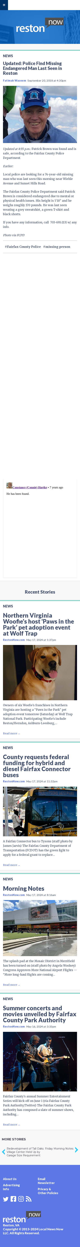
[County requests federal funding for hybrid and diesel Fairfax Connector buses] (40, 811)
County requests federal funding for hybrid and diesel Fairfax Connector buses (37, 765)
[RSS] (28, 1198)
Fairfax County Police (24, 247)
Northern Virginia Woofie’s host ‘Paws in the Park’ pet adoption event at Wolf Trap (38, 624)
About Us (10, 1179)
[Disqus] (40, 429)
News (8, 56)
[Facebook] (13, 1198)
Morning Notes (23, 888)
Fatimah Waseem (14, 80)
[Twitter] (6, 1199)
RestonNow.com (14, 639)
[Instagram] (21, 1198)
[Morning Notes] (40, 928)
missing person (57, 247)
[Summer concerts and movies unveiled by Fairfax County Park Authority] (40, 1061)
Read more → (11, 733)
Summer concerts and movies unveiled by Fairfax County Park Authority (39, 1014)
